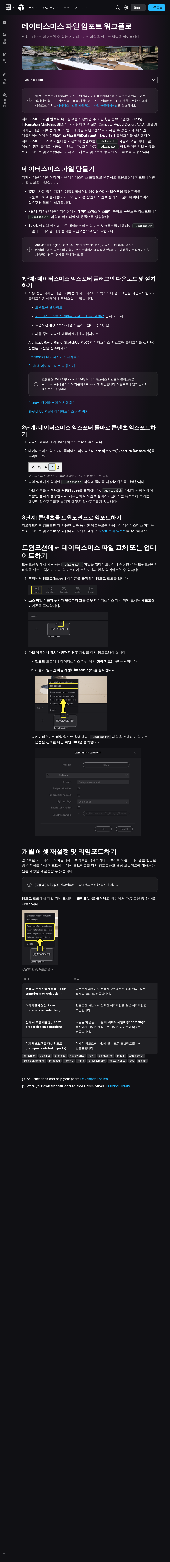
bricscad (54, 1060)
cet (132, 1060)
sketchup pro (97, 1060)
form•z (68, 1060)
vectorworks (117, 1060)
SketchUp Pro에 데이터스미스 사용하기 (58, 411)
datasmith (29, 1055)
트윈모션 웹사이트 (49, 307)
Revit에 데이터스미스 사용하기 (51, 366)
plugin (121, 1055)
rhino (81, 1060)
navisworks (77, 1055)
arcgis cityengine (34, 1060)
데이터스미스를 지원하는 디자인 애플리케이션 (87, 105)
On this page (34, 79)
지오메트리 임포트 (112, 531)
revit (91, 1055)
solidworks (106, 1055)
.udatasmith (136, 1055)
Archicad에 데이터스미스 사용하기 (54, 357)
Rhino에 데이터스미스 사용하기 (52, 402)
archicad (60, 1055)
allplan (142, 1060)
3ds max (45, 1055)
